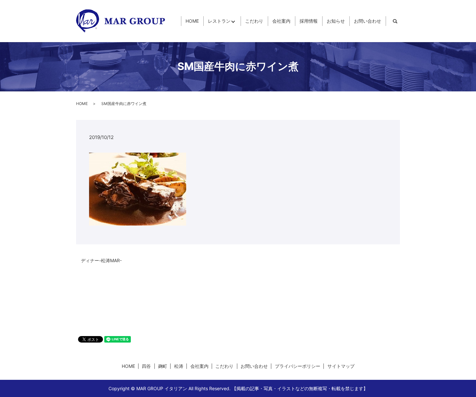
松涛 (178, 366)
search (395, 21)
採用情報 (309, 21)
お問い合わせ (367, 21)
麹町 (162, 366)
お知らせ (336, 21)
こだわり (254, 21)
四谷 (146, 366)
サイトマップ (341, 366)
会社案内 (281, 21)
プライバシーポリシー (297, 366)
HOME (192, 21)
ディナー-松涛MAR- (101, 260)
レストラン (219, 21)
